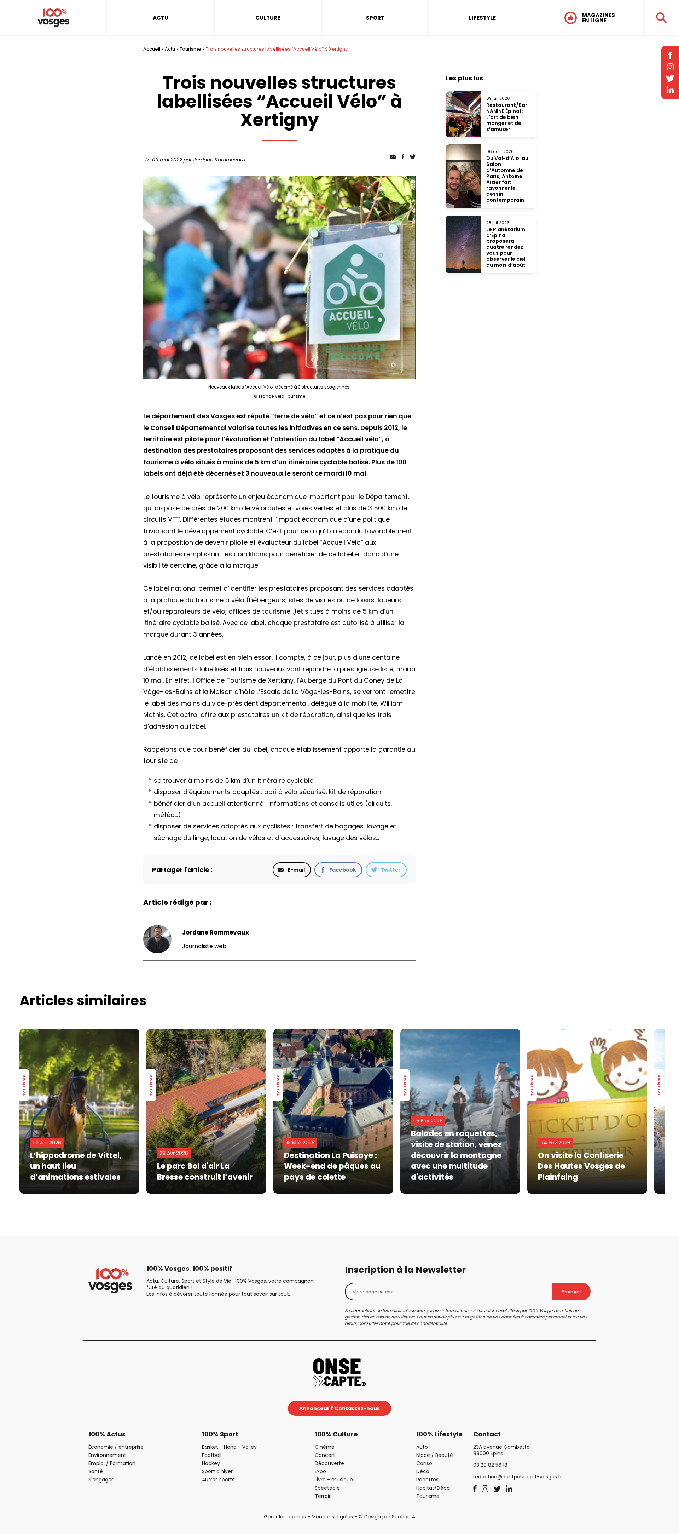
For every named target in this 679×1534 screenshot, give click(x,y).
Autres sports (218, 1479)
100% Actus (107, 1434)
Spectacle (327, 1488)
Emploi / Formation (111, 1463)
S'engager (100, 1479)
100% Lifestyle (439, 1434)
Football (211, 1455)
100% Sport (220, 1434)
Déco (422, 1471)
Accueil (151, 49)
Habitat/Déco (433, 1488)
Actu (170, 49)
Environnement (107, 1455)
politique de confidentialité (419, 1323)
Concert (325, 1455)
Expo (320, 1471)
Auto (422, 1446)
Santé (95, 1471)
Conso (424, 1463)
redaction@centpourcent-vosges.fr (517, 1476)
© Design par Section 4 (387, 1516)
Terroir (323, 1496)
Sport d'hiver (217, 1471)
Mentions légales (332, 1516)
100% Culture (336, 1434)
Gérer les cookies (285, 1516)
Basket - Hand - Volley (229, 1446)
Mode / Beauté (434, 1455)
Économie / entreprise (116, 1446)
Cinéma (325, 1446)
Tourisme (190, 49)
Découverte (329, 1463)
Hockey (211, 1463)
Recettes (427, 1479)
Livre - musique (334, 1479)
